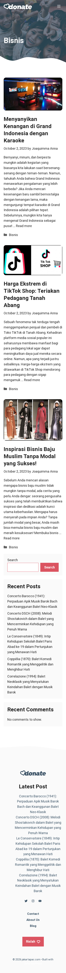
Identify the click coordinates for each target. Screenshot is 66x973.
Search (12, 560)
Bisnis (13, 235)
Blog (33, 926)
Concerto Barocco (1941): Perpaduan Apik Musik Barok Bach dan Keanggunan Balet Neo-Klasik (32, 601)
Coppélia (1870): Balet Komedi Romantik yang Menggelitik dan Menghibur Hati (30, 664)
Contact (33, 914)
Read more (24, 226)
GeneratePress (33, 963)
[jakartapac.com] (18, 6)
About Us (33, 920)
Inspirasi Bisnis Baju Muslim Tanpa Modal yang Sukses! (30, 456)
